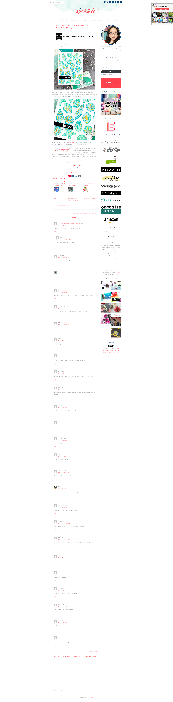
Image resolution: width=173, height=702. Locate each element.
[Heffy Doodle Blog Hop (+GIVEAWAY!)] (106, 286)
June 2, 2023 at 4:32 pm (63, 424)
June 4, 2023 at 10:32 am (66, 239)
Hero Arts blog (71, 142)
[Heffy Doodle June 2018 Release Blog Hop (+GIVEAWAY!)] (116, 286)
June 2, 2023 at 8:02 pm (63, 456)
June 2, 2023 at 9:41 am (63, 257)
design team (74, 200)
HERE (119, 272)
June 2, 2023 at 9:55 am (63, 308)
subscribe (111, 71)
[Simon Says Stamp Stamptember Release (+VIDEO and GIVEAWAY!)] (116, 297)
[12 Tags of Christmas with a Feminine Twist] (116, 308)
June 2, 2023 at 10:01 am (64, 340)
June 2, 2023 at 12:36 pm (64, 389)
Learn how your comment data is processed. (78, 690)
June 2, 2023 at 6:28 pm (63, 440)
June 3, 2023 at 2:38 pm (63, 574)
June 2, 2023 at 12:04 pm (64, 373)
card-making (74, 198)
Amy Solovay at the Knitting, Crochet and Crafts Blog (69, 223)
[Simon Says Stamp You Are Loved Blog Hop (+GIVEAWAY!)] (106, 308)
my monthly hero (91, 198)
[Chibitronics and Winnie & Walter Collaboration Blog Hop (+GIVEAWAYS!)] (116, 322)
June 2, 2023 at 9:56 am (63, 324)
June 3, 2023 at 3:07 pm (63, 590)
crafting (70, 200)
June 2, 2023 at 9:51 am (63, 292)
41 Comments (55, 198)
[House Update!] (117, 315)
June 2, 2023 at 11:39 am (64, 357)
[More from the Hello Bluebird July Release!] (106, 297)
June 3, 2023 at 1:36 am (63, 472)
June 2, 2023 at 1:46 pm (63, 407)
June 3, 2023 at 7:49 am (63, 488)
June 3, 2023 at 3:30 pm (63, 606)
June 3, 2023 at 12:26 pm (64, 539)
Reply (55, 231)
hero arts (85, 198)
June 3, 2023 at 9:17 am (63, 507)
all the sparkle (86, 10)
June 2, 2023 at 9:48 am (63, 273)
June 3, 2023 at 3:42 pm (63, 622)
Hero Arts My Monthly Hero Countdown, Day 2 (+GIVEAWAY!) (73, 183)
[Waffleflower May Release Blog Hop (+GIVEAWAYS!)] (106, 319)
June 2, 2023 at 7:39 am (63, 225)
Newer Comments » (93, 651)
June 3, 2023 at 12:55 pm (64, 557)
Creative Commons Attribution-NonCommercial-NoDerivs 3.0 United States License (111, 350)
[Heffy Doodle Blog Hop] (116, 333)
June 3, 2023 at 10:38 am (64, 523)
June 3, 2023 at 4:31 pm (63, 639)
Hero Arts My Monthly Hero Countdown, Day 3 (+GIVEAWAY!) (59, 183)
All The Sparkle (90, 697)
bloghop (70, 198)
